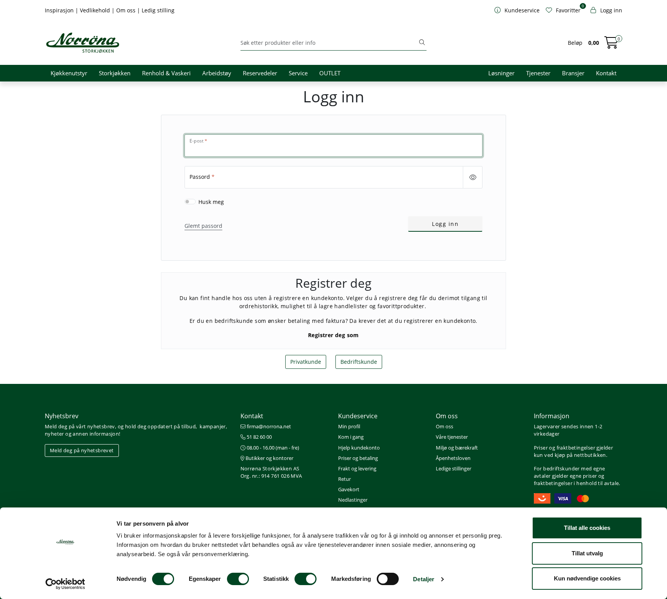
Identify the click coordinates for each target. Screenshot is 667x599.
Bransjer (573, 73)
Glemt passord (203, 225)
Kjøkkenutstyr (69, 73)
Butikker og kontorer (268, 458)
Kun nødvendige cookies (587, 578)
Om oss (126, 10)
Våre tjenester (452, 436)
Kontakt (606, 73)
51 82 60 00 (258, 436)
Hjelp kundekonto (359, 447)
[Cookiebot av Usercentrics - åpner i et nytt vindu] (65, 584)
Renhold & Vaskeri (166, 73)
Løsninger (501, 73)
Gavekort (348, 489)
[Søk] (422, 43)
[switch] (238, 579)
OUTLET (329, 73)
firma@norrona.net (268, 426)
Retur (344, 478)
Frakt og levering (357, 468)
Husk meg (211, 201)
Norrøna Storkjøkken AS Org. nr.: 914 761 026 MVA (271, 472)
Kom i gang (351, 436)
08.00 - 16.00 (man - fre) (272, 447)
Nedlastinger (352, 499)
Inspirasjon (60, 10)
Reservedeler (260, 73)
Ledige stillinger (453, 468)
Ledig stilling (158, 10)
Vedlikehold (96, 10)
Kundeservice (358, 416)
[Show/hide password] (472, 177)
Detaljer (423, 579)
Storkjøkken (114, 73)
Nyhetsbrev (61, 416)
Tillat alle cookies (587, 527)
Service (298, 73)
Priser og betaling (358, 458)
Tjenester (538, 73)
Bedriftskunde (358, 361)
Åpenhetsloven (453, 458)
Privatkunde (305, 361)
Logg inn (445, 223)
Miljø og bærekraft (457, 447)
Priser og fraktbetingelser (564, 447)
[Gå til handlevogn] (611, 45)
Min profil (349, 426)
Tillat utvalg (587, 553)
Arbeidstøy (216, 73)
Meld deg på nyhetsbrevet (82, 450)
